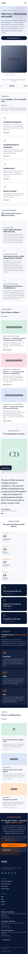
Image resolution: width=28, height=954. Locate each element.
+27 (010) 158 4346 (5, 926)
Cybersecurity (4, 886)
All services (4, 105)
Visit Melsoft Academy (6, 951)
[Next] (25, 510)
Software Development (6, 881)
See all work (4, 316)
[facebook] (9, 873)
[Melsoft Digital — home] (5, 3)
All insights (3, 719)
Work (2, 899)
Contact (3, 904)
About (2, 896)
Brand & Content (5, 888)
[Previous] (21, 510)
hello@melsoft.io (7, 939)
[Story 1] (2, 513)
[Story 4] (6, 513)
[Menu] (25, 2)
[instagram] (2, 873)
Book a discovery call (13, 38)
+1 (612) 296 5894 (5, 917)
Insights (3, 901)
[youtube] (15, 873)
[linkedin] (5, 873)
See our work (6, 850)
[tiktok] (12, 873)
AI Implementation (5, 883)
